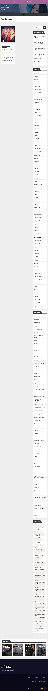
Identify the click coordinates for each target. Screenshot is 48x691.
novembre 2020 (37, 240)
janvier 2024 (37, 145)
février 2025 (37, 109)
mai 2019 (36, 289)
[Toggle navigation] (24, 14)
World (35, 515)
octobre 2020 (37, 243)
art (42, 524)
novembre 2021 (37, 217)
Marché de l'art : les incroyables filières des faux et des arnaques (39, 563)
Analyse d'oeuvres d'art (39, 325)
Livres (35, 463)
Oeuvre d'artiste (38, 567)
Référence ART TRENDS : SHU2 (40, 608)
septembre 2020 (38, 247)
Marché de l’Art (35, 677)
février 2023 (37, 178)
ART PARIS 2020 (38, 529)
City (35, 353)
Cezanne (36, 350)
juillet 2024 (36, 128)
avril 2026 (36, 79)
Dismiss (32, 1)
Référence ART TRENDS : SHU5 (40, 618)
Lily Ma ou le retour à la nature (29, 648)
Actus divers (37, 322)
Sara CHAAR (37, 623)
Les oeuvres (37, 453)
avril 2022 (36, 201)
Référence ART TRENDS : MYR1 (40, 597)
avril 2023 (36, 171)
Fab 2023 (42, 544)
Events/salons (37, 379)
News (35, 484)
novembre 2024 (37, 119)
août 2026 (36, 73)
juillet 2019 (36, 283)
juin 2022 (36, 194)
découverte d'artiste (39, 540)
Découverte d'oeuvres (39, 363)
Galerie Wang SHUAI (39, 410)
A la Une (4, 46)
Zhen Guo (37, 630)
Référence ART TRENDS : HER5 (40, 590)
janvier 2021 (37, 233)
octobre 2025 (37, 96)
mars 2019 (36, 296)
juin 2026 (36, 76)
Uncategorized (37, 505)
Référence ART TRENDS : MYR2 (40, 601)
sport (42, 623)
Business (36, 347)
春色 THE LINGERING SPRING (6, 647)
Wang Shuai (41, 626)
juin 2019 (36, 286)
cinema (41, 531)
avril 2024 (36, 138)
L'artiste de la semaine (39, 440)
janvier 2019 (37, 302)
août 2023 (36, 158)
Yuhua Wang (40, 628)
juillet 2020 (36, 253)
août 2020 (36, 250)
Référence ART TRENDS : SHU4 (40, 615)
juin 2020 (36, 256)
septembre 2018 (38, 306)
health (36, 547)
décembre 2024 (37, 115)
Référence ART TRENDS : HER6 (40, 594)
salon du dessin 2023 (39, 621)
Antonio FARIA (37, 524)
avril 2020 (36, 263)
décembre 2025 (37, 89)
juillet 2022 (36, 191)
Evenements (37, 376)
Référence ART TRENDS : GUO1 (40, 572)
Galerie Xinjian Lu (38, 414)
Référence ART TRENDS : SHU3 (40, 611)
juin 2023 (36, 165)
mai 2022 (36, 197)
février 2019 (37, 299)
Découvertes (37, 366)
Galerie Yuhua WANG (39, 417)
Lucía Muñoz (37, 466)
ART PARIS (41, 527)
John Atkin (37, 555)
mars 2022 (36, 204)
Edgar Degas (37, 542)
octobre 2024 (37, 122)
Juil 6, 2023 (5, 52)
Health (35, 427)
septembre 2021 (38, 224)
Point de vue (4, 47)
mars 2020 (36, 266)
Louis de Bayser (38, 557)
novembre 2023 (37, 151)
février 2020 (37, 270)
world (36, 628)
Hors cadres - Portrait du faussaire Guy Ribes (40, 550)
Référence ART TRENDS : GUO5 (40, 587)
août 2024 (36, 125)
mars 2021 (36, 227)
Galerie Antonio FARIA (39, 389)
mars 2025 (36, 105)
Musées (36, 481)
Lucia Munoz (37, 560)
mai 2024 (36, 135)
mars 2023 (36, 174)
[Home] (2, 14)
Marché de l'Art (37, 473)
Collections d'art (38, 356)
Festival (36, 386)
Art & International (38, 329)
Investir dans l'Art (38, 436)
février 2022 (37, 207)
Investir (36, 433)
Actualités (8, 46)
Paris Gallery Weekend (39, 569)
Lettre (35, 456)
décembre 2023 (37, 148)
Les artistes (36, 443)
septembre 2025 (38, 99)
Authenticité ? (7, 50)
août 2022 (36, 188)
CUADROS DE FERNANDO (37, 535)
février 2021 (37, 230)
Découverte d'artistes (39, 360)
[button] (45, 14)
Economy (36, 373)
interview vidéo (38, 553)
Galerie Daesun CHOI (39, 392)
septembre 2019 (38, 279)
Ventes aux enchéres (39, 508)
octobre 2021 (37, 220)
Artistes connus (37, 343)
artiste (35, 340)
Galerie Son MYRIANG (39, 407)
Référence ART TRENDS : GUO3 (40, 579)
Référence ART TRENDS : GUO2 (40, 576)
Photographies (37, 490)
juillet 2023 (36, 161)
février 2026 (37, 83)
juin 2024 (36, 132)
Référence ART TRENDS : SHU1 (40, 604)
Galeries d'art (37, 423)
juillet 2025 (36, 102)
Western (36, 511)
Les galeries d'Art (38, 446)
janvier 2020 (37, 273)
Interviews (36, 430)
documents (36, 370)
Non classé (36, 487)
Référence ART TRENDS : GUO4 (40, 583)
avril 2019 (36, 292)
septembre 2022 (38, 184)
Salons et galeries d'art (39, 502)
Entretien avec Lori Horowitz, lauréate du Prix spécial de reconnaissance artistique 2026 (39, 55)
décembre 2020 (37, 237)
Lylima (35, 469)
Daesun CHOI (37, 537)
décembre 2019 (37, 276)
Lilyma (35, 459)
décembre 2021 (37, 214)
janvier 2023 (37, 181)
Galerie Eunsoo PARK (39, 396)
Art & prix (36, 332)
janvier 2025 (37, 112)
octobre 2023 (37, 155)
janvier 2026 (37, 86)
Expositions (37, 383)
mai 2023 (36, 168)
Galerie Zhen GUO (38, 420)
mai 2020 (36, 260)
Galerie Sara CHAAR (39, 404)
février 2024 (37, 142)
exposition (37, 544)
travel (36, 626)
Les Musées (37, 450)
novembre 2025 (37, 92)
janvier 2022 (37, 210)
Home (29, 677)
